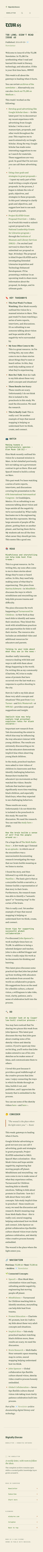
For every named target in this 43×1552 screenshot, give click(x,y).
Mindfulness (15, 1297)
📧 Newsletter (21, 1268)
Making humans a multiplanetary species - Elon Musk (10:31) (19, 447)
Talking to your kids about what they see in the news (20, 650)
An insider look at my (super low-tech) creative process (21, 1019)
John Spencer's (26, 938)
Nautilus (10, 878)
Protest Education (17, 1316)
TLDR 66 (33, 1264)
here (14, 1105)
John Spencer (15, 1368)
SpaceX (12, 1279)
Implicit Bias (15, 1331)
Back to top (22, 1528)
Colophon (22, 1522)
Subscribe (22, 1494)
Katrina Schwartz (13, 588)
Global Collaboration (19, 1387)
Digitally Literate (14, 1437)
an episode (13, 849)
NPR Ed (9, 706)
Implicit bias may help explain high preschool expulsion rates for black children (20, 720)
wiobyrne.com (22, 1516)
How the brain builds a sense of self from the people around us (21, 835)
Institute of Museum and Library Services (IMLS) (23, 240)
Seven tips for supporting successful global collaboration (20, 931)
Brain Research (16, 1350)
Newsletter (11, 13)
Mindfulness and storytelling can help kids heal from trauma (21, 557)
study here (26, 822)
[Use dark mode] (29, 12)
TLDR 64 (19, 1264)
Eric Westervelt (25, 703)
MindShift (30, 588)
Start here (22, 1500)
